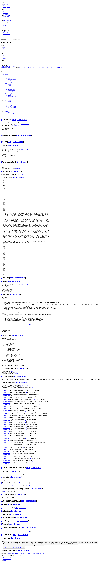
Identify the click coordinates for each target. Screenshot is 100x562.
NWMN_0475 (6, 451)
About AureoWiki (7, 559)
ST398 (47, 68)
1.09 (22, 540)
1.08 (20, 540)
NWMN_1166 (6, 431)
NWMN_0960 (6, 415)
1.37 (75, 540)
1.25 (52, 540)
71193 (47, 67)
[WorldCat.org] (15, 547)
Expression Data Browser (10, 485)
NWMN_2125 (6, 428)
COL (7, 67)
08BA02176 (37, 67)
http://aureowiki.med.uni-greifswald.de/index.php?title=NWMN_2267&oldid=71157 (26, 553)
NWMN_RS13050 (25, 124)
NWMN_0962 (6, 406)
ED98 (57, 67)
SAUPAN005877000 (14, 125)
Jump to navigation (5, 66)
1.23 (49, 540)
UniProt (16, 373)
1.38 (77, 540)
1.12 (28, 540)
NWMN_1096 (6, 395)
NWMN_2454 (6, 462)
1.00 (5, 540)
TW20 (56, 68)
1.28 (58, 540)
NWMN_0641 (6, 453)
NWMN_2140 (6, 419)
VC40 (68, 68)
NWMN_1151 (6, 429)
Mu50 (41, 68)
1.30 (62, 540)
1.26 (54, 540)
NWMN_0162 (6, 410)
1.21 (45, 540)
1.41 (83, 540)
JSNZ (29, 67)
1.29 (60, 540)
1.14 (31, 540)
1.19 (41, 540)
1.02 (9, 540)
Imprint (4, 560)
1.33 (68, 540)
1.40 (81, 540)
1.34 (69, 540)
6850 (45, 67)
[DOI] (20, 547)
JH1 (3, 68)
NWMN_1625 (6, 394)
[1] (31, 390)
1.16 (35, 540)
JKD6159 (12, 68)
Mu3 (39, 68)
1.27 (56, 540)
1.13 (29, 540)
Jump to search (12, 66)
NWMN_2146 (6, 433)
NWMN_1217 (6, 403)
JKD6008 (8, 68)
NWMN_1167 (6, 447)
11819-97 (42, 67)
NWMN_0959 (6, 413)
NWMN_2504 (6, 463)
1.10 (24, 540)
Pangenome (3, 67)
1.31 (64, 540)
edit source (22, 119)
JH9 (5, 68)
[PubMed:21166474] (7, 547)
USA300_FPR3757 (23, 67)
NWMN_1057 (6, 446)
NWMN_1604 (6, 458)
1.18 (39, 540)
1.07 (18, 540)
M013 (20, 68)
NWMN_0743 (6, 444)
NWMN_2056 (6, 401)
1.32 (66, 540)
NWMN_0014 (6, 422)
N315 (9, 67)
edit (14, 119)
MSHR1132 (28, 68)
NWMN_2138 (6, 437)
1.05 (14, 540)
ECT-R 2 (51, 67)
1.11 (26, 540)
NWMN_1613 (6, 435)
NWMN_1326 (6, 442)
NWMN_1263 (6, 454)
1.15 (33, 540)
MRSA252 (23, 68)
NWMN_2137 (6, 420)
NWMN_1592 (6, 417)
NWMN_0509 (6, 397)
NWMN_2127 (6, 438)
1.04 (12, 540)
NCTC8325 (12, 67)
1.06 (16, 540)
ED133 (54, 67)
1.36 (73, 540)
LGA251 (17, 68)
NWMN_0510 (6, 449)
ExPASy (11, 298)
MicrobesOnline (18, 168)
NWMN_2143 (6, 440)
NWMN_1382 (6, 456)
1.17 (37, 540)
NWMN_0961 (6, 404)
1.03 (10, 540)
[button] (1, 9)
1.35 (71, 540)
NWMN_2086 (6, 460)
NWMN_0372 (6, 390)
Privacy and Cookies (7, 557)
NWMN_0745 (6, 392)
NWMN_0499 (6, 426)
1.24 (50, 540)
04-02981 (32, 67)
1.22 (47, 540)
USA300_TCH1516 (62, 68)
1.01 (7, 540)
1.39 (79, 540)
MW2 (37, 68)
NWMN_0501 (6, 424)
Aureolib (5, 491)
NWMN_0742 (6, 411)
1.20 (43, 540)
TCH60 (53, 68)
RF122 (44, 68)
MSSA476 (33, 68)
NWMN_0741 (6, 399)
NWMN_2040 (6, 408)
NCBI (13, 164)
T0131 (50, 68)
